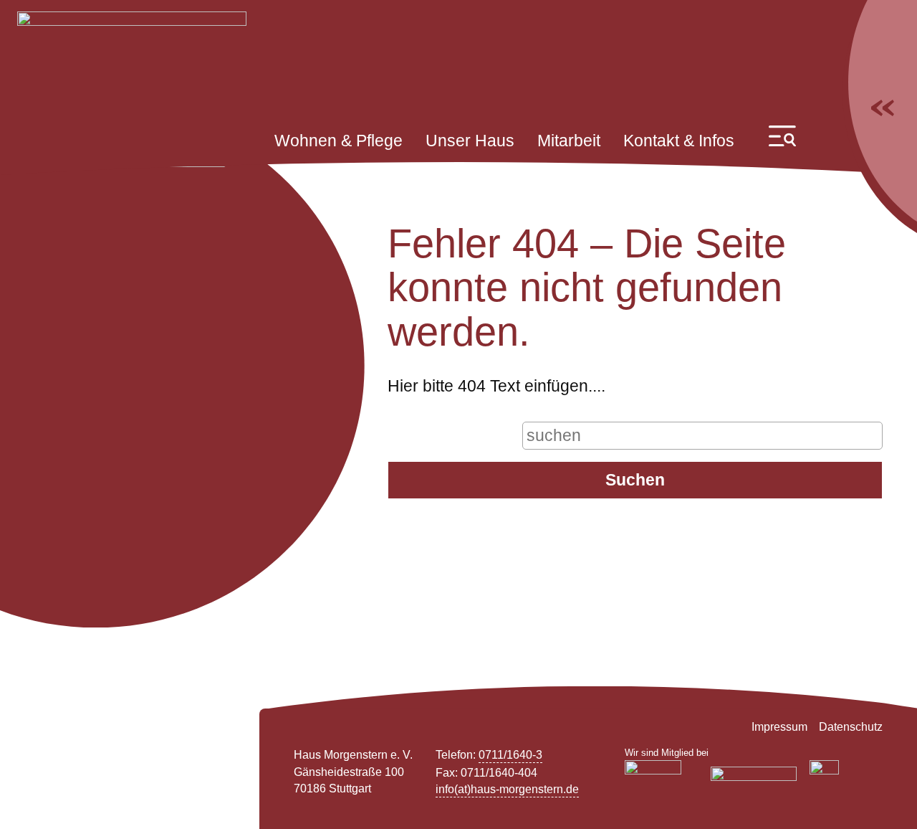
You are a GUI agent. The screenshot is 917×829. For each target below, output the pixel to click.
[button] (782, 135)
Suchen (635, 479)
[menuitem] (338, 141)
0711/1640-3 (510, 755)
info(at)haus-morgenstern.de (507, 789)
